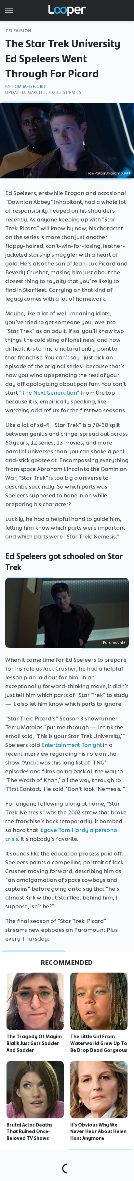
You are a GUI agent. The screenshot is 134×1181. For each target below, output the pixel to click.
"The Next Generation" (49, 393)
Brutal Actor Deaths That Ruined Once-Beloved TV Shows (29, 1132)
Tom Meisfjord (28, 86)
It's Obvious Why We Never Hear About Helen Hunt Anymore (98, 1132)
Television (18, 31)
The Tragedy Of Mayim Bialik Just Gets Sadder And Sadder (34, 1043)
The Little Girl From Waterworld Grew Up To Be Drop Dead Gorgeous (98, 1043)
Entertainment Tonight (71, 745)
